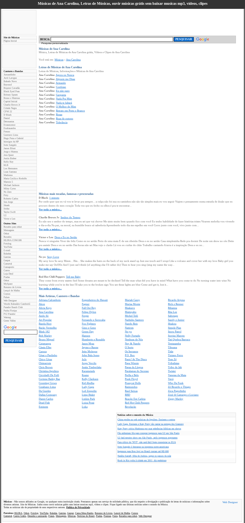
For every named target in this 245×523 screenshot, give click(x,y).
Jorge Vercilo (89, 363)
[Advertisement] (19, 22)
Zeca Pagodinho (177, 390)
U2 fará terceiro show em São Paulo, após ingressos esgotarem (147, 437)
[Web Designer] (230, 502)
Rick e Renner (176, 304)
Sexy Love (53, 256)
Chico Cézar (45, 359)
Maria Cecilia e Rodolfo (15, 178)
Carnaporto (9, 267)
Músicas (59, 59)
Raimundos (131, 386)
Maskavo (130, 307)
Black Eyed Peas (12, 91)
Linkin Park (88, 398)
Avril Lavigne (10, 78)
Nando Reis (131, 323)
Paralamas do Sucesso (137, 371)
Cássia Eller (45, 347)
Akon (42, 304)
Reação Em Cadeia (135, 398)
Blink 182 (44, 331)
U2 (5, 215)
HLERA (18, 513)
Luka (85, 406)
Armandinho (10, 74)
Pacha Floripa (10, 310)
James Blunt (10, 148)
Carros (7, 270)
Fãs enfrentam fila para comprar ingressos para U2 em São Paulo (148, 433)
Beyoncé (8, 84)
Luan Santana (10, 171)
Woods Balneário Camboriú (17, 304)
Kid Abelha (88, 383)
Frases (51, 516)
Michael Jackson (11, 185)
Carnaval (8, 263)
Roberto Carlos (11, 198)
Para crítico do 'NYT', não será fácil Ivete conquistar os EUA (146, 442)
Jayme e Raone (90, 347)
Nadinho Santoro (134, 319)
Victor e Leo (9, 218)
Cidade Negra (10, 108)
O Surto (129, 347)
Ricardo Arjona (176, 299)
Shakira (172, 323)
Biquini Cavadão (12, 88)
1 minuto (54, 197)
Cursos (7, 293)
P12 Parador (9, 314)
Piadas (7, 277)
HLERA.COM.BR (13, 240)
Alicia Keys (45, 307)
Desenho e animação (37, 516)
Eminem (43, 406)
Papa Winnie (132, 363)
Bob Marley (45, 335)
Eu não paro (63, 90)
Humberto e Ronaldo (93, 339)
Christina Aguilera (49, 371)
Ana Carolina (73, 59)
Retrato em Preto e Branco (70, 110)
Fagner (85, 304)
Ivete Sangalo (10, 145)
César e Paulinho (48, 355)
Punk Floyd (131, 378)
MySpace (8, 283)
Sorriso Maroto (176, 335)
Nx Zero (7, 192)
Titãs (170, 351)
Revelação (130, 406)
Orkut (6, 233)
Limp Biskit (88, 394)
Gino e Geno (89, 327)
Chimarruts (45, 363)
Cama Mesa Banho (84, 513)
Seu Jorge (8, 202)
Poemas (107, 516)
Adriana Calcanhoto (50, 299)
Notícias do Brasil (86, 516)
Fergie (85, 315)
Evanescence (9, 125)
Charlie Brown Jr (12, 104)
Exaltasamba (10, 128)
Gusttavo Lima (11, 135)
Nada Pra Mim (64, 98)
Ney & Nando (132, 343)
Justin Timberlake (91, 367)
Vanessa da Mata (177, 375)
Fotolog (7, 243)
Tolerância (61, 122)
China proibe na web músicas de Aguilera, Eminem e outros (146, 419)
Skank (7, 205)
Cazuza (43, 351)
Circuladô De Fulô (49, 375)
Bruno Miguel (46, 339)
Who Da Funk (176, 383)
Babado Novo (10, 81)
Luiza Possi (88, 402)
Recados (7, 237)
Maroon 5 (8, 181)
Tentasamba (174, 343)
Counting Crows (48, 383)
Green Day (88, 331)
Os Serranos (131, 351)
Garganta (61, 94)
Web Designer (10, 300)
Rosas (59, 114)
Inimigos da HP (11, 141)
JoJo (84, 359)
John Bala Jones (90, 355)
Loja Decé (8, 273)
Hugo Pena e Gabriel (13, 138)
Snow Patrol (174, 331)
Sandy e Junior (176, 319)
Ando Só (44, 315)
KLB (6, 165)
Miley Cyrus (10, 188)
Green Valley (10, 320)
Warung (7, 317)
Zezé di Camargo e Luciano (183, 394)
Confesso (61, 86)
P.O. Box (130, 355)
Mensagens (9, 230)
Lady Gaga (88, 386)
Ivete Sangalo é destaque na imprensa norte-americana (143, 446)
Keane (85, 375)
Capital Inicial (10, 101)
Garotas (7, 257)
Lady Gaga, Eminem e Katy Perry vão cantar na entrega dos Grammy (150, 424)
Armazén (61, 82)
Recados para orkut (13, 226)
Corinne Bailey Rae (49, 378)
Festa (114, 516)
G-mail (7, 250)
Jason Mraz (88, 343)
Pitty (6, 195)
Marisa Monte (132, 304)
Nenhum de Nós (134, 339)
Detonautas (9, 121)
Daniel (7, 118)
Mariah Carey (132, 299)
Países (7, 297)
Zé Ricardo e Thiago (179, 386)
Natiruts (129, 327)
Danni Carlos (46, 398)
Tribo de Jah (175, 367)
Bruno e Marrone (12, 98)
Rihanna (172, 307)
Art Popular (45, 319)
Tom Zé (172, 359)
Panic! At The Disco (136, 359)
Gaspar (7, 260)
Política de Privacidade (78, 507)
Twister (172, 371)
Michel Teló (131, 315)
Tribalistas (173, 363)
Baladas (7, 253)
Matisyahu (130, 311)
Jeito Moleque (89, 351)
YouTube (8, 247)
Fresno (7, 131)
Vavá (170, 378)
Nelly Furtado (132, 335)
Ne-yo (128, 331)
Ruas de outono (64, 118)
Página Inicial (10, 40)
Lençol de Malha (12, 290)
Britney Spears (11, 94)
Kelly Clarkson (90, 378)
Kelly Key (8, 161)
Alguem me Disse (65, 79)
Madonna (8, 175)
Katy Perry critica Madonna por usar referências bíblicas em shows (149, 428)
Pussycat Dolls (133, 383)
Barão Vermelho (48, 327)
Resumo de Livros (12, 287)
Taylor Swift (10, 212)
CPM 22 (8, 111)
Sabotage (173, 315)
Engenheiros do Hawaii (95, 299)
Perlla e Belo (132, 375)
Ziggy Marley (175, 398)
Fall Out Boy (89, 307)
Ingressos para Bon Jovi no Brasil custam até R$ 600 (143, 451)
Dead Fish (44, 402)
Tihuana (172, 347)
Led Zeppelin (89, 390)
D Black (7, 114)
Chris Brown (46, 367)
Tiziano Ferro (175, 355)
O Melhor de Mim (66, 106)
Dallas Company (48, 394)
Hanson (86, 335)
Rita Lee (172, 311)
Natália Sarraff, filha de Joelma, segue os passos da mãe (144, 456)
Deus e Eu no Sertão (66, 237)
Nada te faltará (64, 102)
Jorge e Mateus (11, 151)
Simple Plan (174, 327)
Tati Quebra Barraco (179, 339)
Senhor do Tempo (70, 217)
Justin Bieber (10, 158)
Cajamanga (45, 343)
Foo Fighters (89, 323)
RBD (127, 394)
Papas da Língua (134, 367)
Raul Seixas (131, 390)
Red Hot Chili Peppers (137, 402)
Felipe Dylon (89, 311)
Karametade (88, 371)
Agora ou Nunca (65, 74)
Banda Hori (45, 323)
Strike (6, 208)
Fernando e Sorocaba (93, 319)
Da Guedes (45, 390)
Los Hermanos (10, 168)
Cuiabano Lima (47, 386)
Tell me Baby (73, 276)
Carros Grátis (19, 516)
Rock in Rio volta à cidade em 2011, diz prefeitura (141, 460)
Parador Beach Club (13, 307)
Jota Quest (9, 155)
